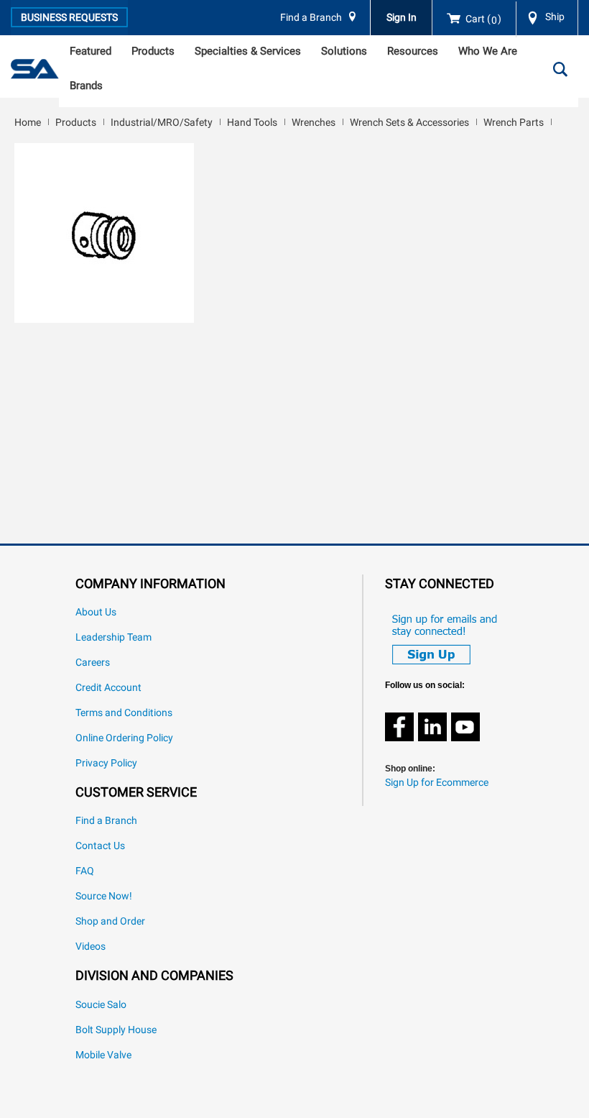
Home (27, 122)
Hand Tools (252, 122)
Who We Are (487, 51)
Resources (412, 51)
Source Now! (103, 896)
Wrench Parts (513, 122)
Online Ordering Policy (124, 738)
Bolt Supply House (116, 1030)
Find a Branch (311, 18)
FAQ (84, 871)
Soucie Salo (100, 1004)
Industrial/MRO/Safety (162, 122)
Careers (92, 662)
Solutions (344, 51)
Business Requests (69, 17)
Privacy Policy (106, 763)
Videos (90, 946)
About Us (95, 612)
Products (153, 51)
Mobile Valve (103, 1055)
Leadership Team (113, 637)
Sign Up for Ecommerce (436, 782)
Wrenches (313, 122)
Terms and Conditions (123, 712)
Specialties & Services (248, 51)
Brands (86, 85)
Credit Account (108, 687)
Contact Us (100, 845)
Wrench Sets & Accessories (409, 122)
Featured (90, 51)
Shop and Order (110, 921)
